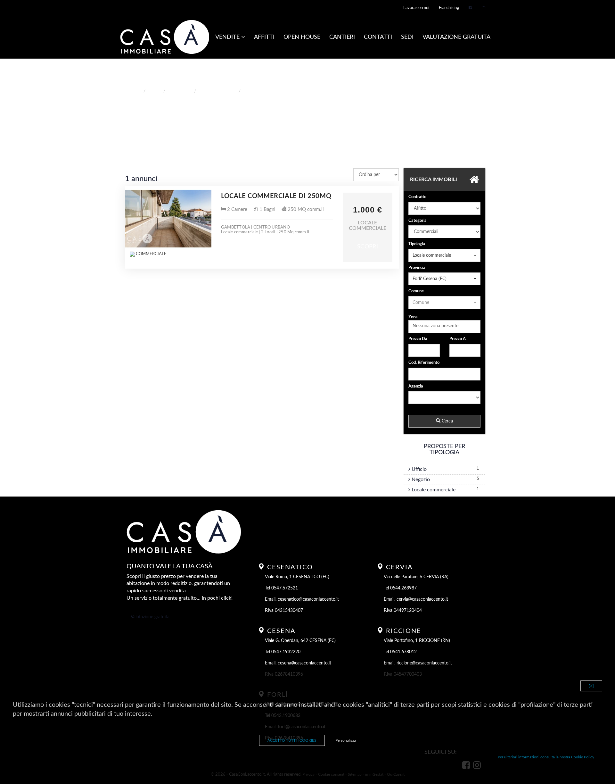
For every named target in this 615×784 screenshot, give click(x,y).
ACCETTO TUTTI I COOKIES (291, 740)
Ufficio (418, 469)
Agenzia (415, 386)
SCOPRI (367, 247)
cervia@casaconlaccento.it (422, 599)
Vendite (228, 37)
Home (135, 91)
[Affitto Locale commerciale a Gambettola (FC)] (168, 218)
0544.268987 (403, 588)
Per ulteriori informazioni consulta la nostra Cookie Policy (546, 757)
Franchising (449, 8)
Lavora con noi (416, 8)
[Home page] (164, 37)
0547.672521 (284, 588)
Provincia (416, 268)
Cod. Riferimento (423, 363)
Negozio (420, 479)
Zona (413, 317)
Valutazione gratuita (150, 617)
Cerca (446, 421)
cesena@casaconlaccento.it (304, 663)
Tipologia (416, 244)
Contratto (417, 197)
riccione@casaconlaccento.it (424, 663)
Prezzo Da (417, 339)
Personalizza (345, 740)
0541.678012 (403, 652)
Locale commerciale (432, 489)
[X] (591, 686)
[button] (444, 255)
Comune (416, 291)
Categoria (417, 221)
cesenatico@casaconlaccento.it (308, 599)
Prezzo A (457, 339)
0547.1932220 (285, 652)
